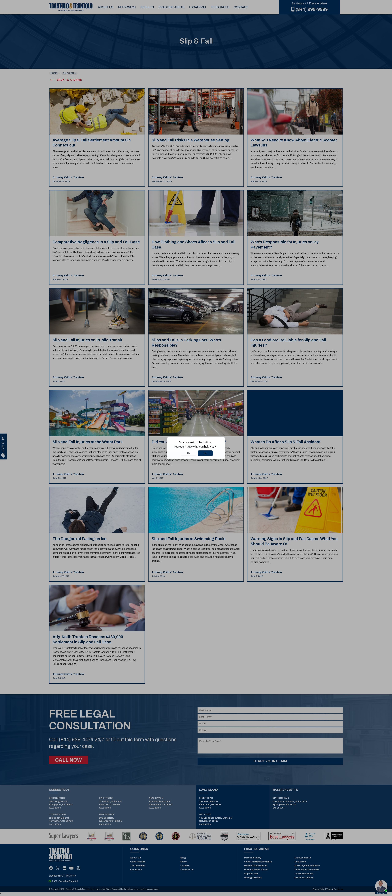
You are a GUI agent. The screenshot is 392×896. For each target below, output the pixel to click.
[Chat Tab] (196, 448)
